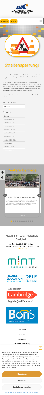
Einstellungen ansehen (22, 387)
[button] (40, 348)
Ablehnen (22, 380)
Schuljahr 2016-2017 (9, 119)
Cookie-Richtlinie (10, 392)
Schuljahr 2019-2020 (9, 129)
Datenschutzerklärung (24, 392)
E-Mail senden (22, 249)
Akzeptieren (22, 374)
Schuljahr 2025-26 (9, 150)
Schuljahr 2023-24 (9, 143)
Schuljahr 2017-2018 (9, 122)
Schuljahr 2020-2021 (9, 133)
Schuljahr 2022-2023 (9, 139)
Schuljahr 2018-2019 (9, 126)
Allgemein (6, 115)
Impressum (35, 392)
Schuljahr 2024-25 (9, 146)
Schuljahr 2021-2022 (9, 136)
